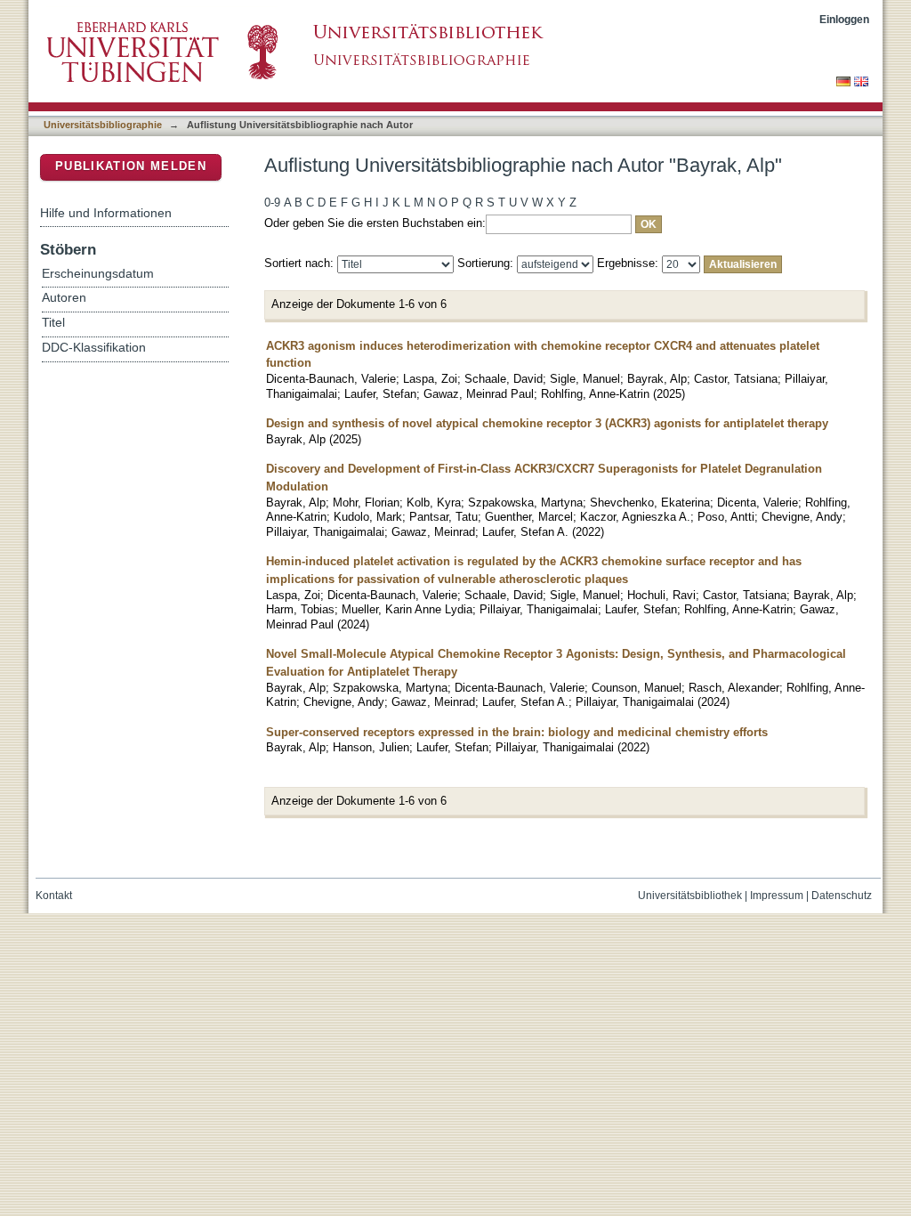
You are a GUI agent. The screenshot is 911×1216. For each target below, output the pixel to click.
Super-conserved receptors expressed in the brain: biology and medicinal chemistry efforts (517, 732)
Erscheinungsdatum (98, 273)
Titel (53, 322)
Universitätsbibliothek (690, 895)
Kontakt (54, 895)
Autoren (64, 297)
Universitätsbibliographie (103, 124)
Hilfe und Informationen (106, 213)
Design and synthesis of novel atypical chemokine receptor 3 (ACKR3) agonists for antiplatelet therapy (547, 423)
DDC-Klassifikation (94, 347)
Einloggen (844, 19)
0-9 (272, 202)
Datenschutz (841, 895)
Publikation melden (130, 166)
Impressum (776, 895)
